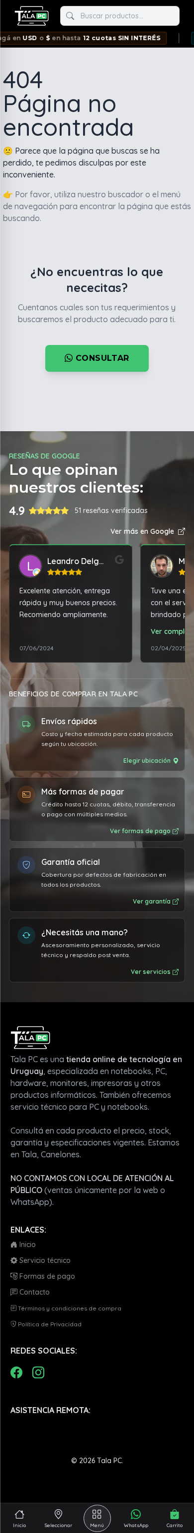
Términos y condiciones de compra (68, 1308)
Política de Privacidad (49, 1324)
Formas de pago (46, 1276)
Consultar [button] (101, 358)
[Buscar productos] (70, 16)
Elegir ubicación (147, 760)
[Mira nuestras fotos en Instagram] (38, 1372)
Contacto (33, 1292)
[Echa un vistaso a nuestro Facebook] (16, 1372)
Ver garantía (152, 901)
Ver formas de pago (140, 831)
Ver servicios (151, 971)
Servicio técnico (44, 1260)
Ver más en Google (142, 531)
